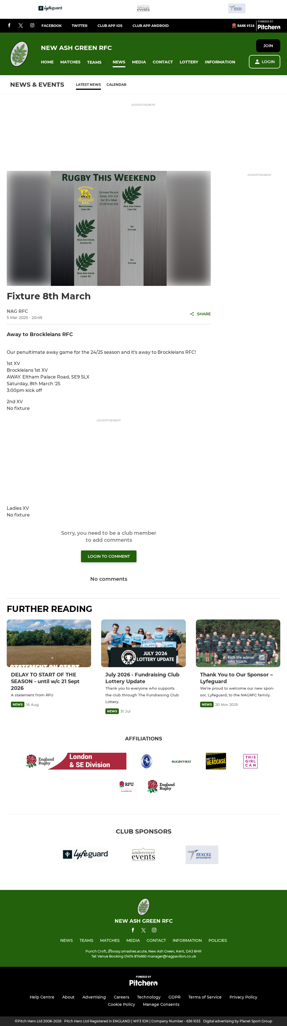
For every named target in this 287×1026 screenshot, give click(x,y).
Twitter (79, 26)
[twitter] (20, 25)
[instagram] (32, 25)
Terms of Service (205, 997)
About (68, 997)
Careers (121, 997)
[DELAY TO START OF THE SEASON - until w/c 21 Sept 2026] (49, 643)
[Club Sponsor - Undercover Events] (143, 9)
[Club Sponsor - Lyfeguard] (50, 9)
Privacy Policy (243, 997)
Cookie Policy (121, 1004)
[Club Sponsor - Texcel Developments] (237, 9)
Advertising (94, 997)
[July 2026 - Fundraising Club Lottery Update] (143, 643)
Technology (149, 997)
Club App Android (151, 26)
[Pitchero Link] (269, 28)
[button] (47, 62)
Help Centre (42, 997)
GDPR (174, 997)
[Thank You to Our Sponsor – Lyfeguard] (238, 643)
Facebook (51, 26)
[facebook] (9, 25)
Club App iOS (110, 26)
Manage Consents (161, 1004)
